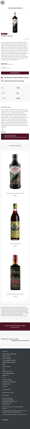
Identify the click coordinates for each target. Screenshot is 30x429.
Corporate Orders (6, 389)
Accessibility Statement (8, 382)
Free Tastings (6, 356)
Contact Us (5, 375)
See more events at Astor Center (20, 340)
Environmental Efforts (8, 362)
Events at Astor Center (7, 392)
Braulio (18, 98)
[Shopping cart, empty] (26, 2)
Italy (17, 93)
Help (3, 369)
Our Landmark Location (9, 360)
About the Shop (6, 358)
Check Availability (15, 73)
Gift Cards (4, 386)
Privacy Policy (6, 384)
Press (3, 364)
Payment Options (7, 379)
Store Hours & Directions (9, 354)
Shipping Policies (7, 371)
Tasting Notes (5, 395)
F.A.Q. (3, 377)
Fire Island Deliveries (8, 373)
